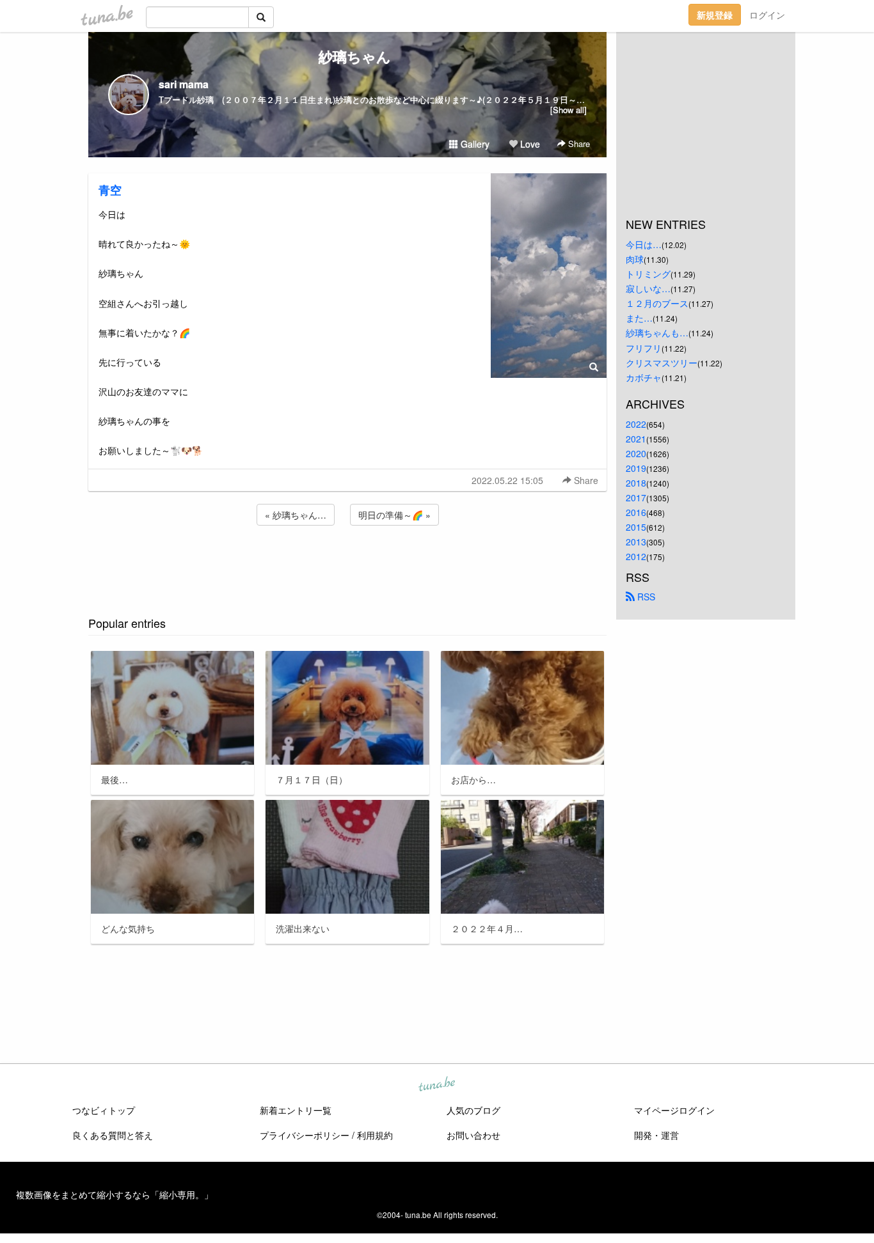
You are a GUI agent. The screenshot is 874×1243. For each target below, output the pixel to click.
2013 (636, 541)
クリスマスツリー (661, 362)
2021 (636, 438)
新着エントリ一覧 (295, 1110)
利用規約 (375, 1135)
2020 (636, 453)
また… (639, 317)
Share (578, 143)
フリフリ (644, 347)
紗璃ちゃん (348, 56)
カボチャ (644, 377)
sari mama (184, 84)
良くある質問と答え (112, 1135)
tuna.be (436, 1085)
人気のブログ (473, 1110)
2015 (636, 526)
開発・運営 (656, 1135)
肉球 (635, 259)
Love (529, 143)
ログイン (767, 14)
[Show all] (568, 110)
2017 (636, 497)
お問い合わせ (473, 1135)
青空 (110, 190)
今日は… (644, 244)
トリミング (648, 273)
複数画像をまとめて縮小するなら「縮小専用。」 (114, 1194)
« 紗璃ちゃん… (295, 514)
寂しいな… (648, 288)
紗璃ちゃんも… (657, 332)
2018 (636, 482)
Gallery (473, 143)
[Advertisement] (347, 562)
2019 (636, 468)
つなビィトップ (103, 1110)
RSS (645, 596)
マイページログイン (674, 1110)
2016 (636, 512)
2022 (636, 424)
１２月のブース (657, 303)
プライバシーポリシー (304, 1135)
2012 (636, 556)
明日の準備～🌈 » (394, 514)
